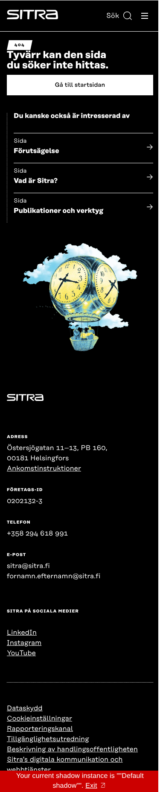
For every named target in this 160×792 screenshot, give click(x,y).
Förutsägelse (36, 151)
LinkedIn (22, 632)
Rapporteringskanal (40, 729)
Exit (91, 785)
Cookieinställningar (39, 718)
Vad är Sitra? (36, 181)
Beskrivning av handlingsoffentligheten (72, 749)
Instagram (24, 643)
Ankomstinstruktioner (44, 468)
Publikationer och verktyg (58, 211)
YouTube (21, 653)
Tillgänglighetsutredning (48, 739)
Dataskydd (25, 708)
